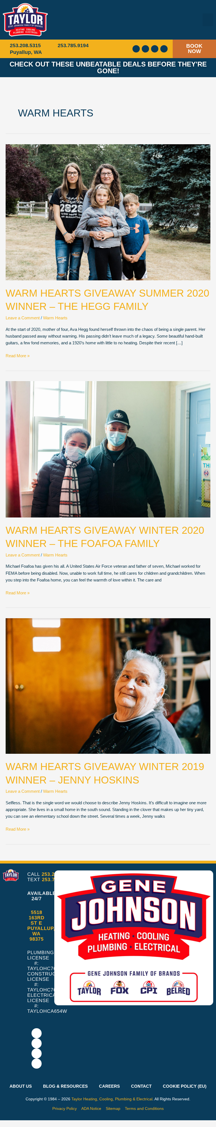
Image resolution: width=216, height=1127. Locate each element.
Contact (141, 1086)
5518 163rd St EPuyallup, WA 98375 (41, 926)
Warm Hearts (55, 318)
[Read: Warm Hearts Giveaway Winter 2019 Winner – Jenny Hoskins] (108, 686)
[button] (207, 19)
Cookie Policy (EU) (184, 1086)
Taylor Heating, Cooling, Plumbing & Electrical (111, 1099)
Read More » (18, 355)
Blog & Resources (65, 1086)
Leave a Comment (23, 318)
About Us (21, 1086)
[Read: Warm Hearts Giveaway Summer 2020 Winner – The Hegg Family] (108, 212)
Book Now (194, 48)
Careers (109, 1086)
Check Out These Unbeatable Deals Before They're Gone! (108, 67)
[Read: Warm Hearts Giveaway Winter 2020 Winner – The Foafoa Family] (108, 449)
